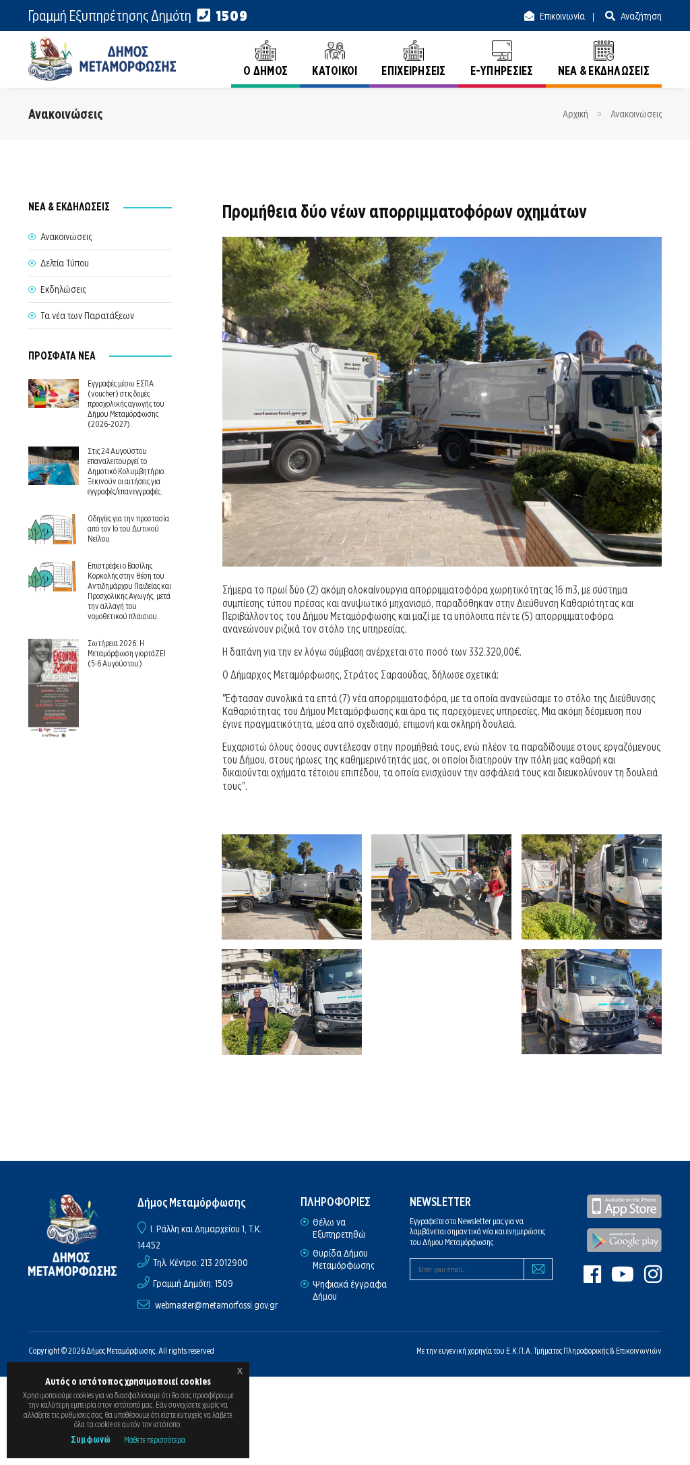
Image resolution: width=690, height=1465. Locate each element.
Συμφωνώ (91, 1439)
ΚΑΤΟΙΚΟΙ (334, 70)
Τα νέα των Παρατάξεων (87, 316)
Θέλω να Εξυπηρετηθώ (339, 1228)
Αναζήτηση (640, 16)
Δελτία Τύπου (64, 263)
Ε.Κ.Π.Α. (519, 1351)
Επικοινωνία (561, 16)
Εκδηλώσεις (63, 289)
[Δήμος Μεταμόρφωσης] (102, 59)
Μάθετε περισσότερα (154, 1440)
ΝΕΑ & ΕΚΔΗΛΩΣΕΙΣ (604, 70)
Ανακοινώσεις (636, 114)
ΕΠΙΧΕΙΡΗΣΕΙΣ (413, 70)
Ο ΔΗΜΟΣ (265, 70)
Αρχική (575, 114)
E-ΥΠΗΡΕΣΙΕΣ (502, 70)
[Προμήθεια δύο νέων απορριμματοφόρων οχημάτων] (292, 887)
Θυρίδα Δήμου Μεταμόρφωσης (343, 1259)
